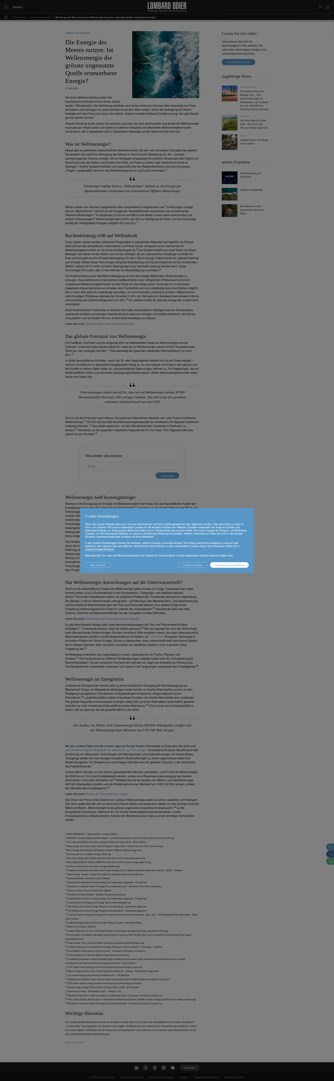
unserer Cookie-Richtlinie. (99, 549)
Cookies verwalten (193, 565)
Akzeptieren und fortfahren (229, 565)
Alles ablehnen (98, 565)
